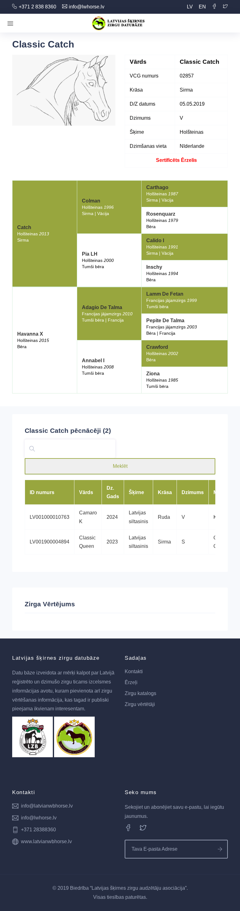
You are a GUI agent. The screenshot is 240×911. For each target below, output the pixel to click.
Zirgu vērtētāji (140, 704)
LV (190, 6)
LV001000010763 (49, 517)
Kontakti (134, 671)
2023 (112, 541)
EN (202, 6)
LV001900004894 (49, 541)
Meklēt (120, 466)
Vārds (86, 492)
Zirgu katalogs (140, 693)
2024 (112, 517)
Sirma (164, 541)
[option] (63, 90)
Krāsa (165, 492)
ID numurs (42, 492)
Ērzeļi (131, 682)
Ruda (164, 517)
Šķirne (136, 492)
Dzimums (193, 492)
